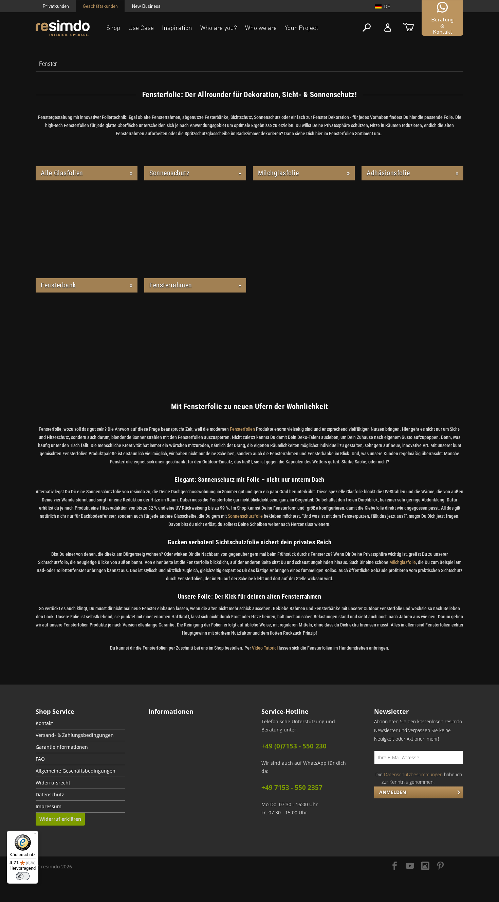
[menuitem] (48, 63)
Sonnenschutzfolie (246, 516)
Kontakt (44, 723)
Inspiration (177, 27)
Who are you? (218, 27)
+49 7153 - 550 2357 (291, 787)
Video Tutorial (265, 648)
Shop (113, 27)
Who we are (261, 27)
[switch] (23, 876)
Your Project (301, 27)
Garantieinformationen (62, 747)
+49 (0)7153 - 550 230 (294, 746)
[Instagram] (425, 866)
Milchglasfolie (402, 562)
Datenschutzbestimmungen (413, 774)
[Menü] (34, 835)
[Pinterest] (440, 866)
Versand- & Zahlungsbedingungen (75, 735)
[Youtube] (410, 866)
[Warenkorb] (408, 28)
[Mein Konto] (387, 28)
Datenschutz (50, 795)
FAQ (40, 759)
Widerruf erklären (60, 819)
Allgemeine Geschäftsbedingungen (75, 771)
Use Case (141, 27)
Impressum (48, 806)
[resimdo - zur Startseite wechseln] (63, 28)
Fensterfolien (242, 429)
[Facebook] (394, 866)
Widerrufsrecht (53, 783)
